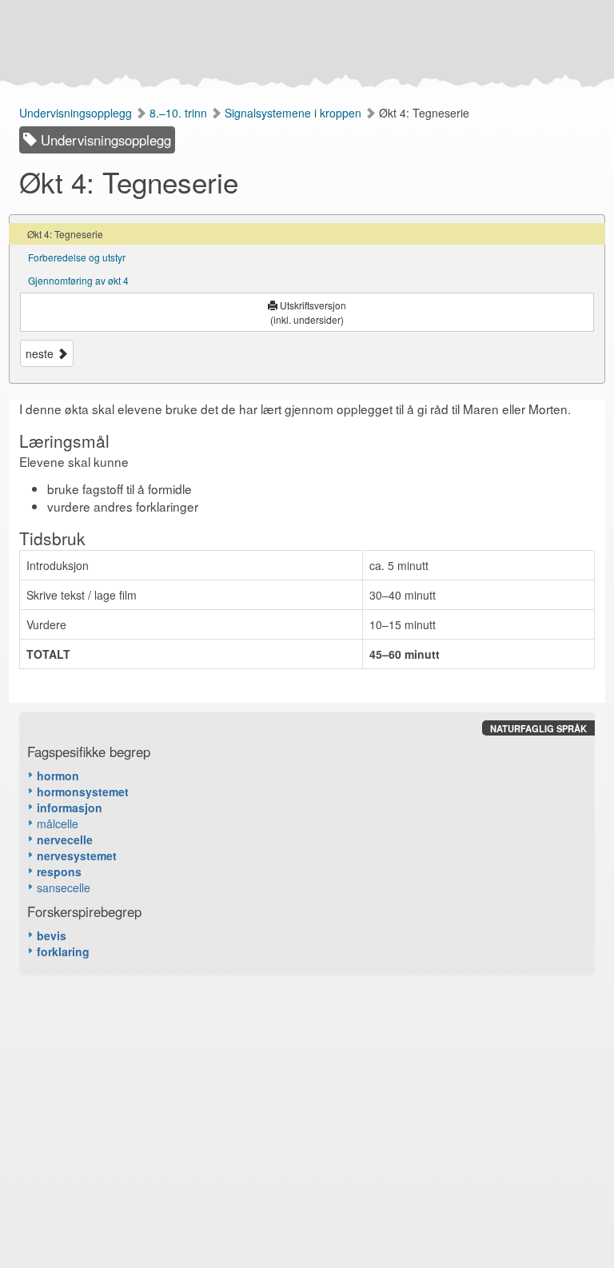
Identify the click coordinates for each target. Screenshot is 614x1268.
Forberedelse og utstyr (77, 257)
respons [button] (59, 871)
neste (41, 353)
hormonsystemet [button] (83, 791)
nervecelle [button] (65, 839)
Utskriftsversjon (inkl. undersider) (308, 311)
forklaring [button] (63, 951)
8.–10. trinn (180, 113)
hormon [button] (58, 776)
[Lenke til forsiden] (303, 44)
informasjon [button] (69, 807)
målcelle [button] (57, 823)
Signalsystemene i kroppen (295, 113)
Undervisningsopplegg (77, 113)
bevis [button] (51, 935)
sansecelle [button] (63, 887)
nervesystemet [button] (77, 855)
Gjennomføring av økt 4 (78, 280)
